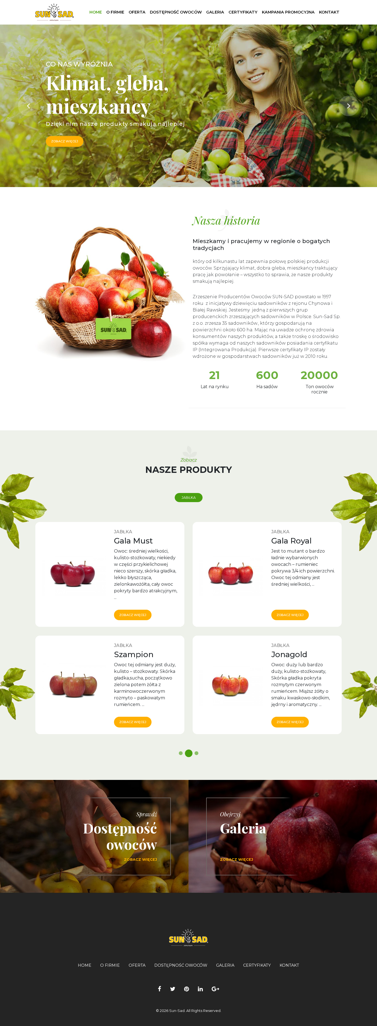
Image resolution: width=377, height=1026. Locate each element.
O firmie (115, 12)
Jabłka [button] (189, 497)
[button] (28, 106)
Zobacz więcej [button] (64, 141)
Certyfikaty (243, 12)
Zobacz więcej (132, 615)
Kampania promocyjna (288, 12)
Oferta (137, 12)
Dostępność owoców (176, 12)
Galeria (215, 12)
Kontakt (329, 12)
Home (95, 12)
